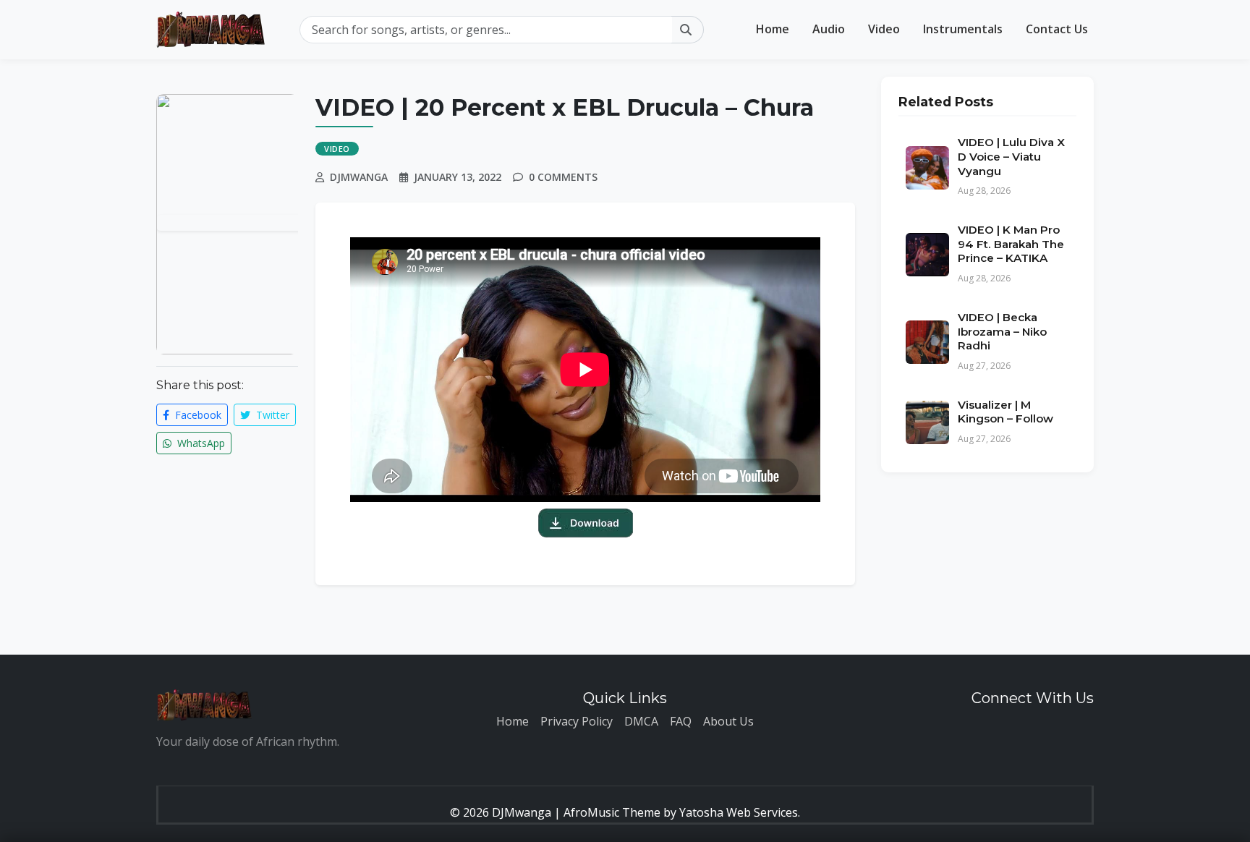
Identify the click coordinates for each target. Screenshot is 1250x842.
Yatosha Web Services (738, 812)
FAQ (681, 721)
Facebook (196, 415)
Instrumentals (963, 29)
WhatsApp (199, 443)
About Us (728, 721)
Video (884, 29)
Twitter (271, 415)
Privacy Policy (576, 721)
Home (772, 29)
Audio (828, 29)
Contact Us (1057, 29)
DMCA (641, 721)
